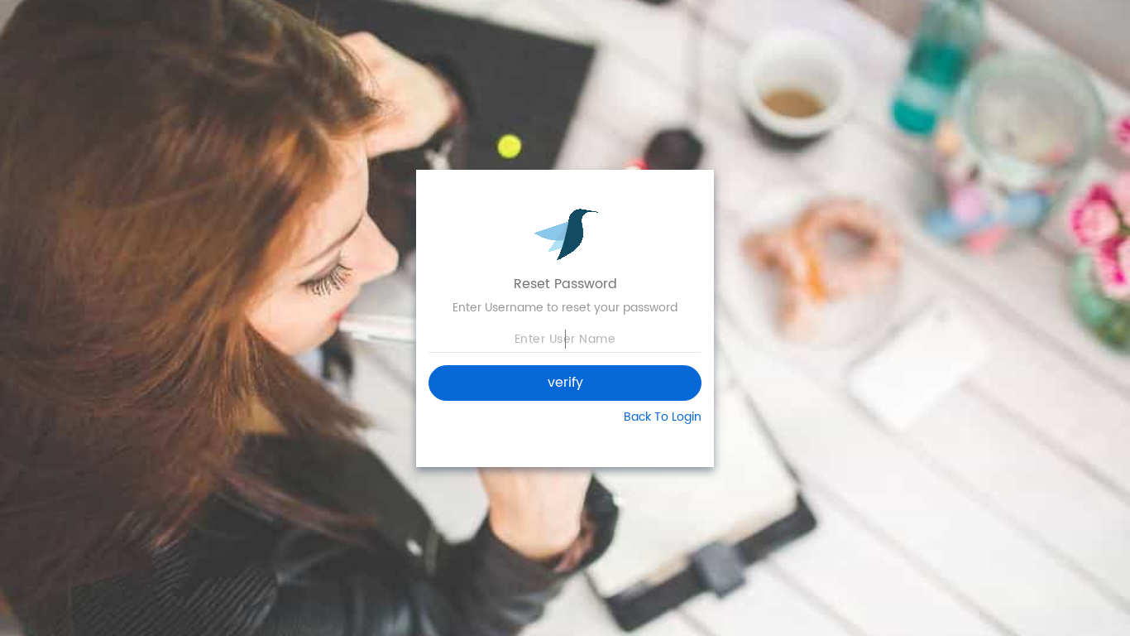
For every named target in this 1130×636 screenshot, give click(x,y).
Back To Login (662, 417)
